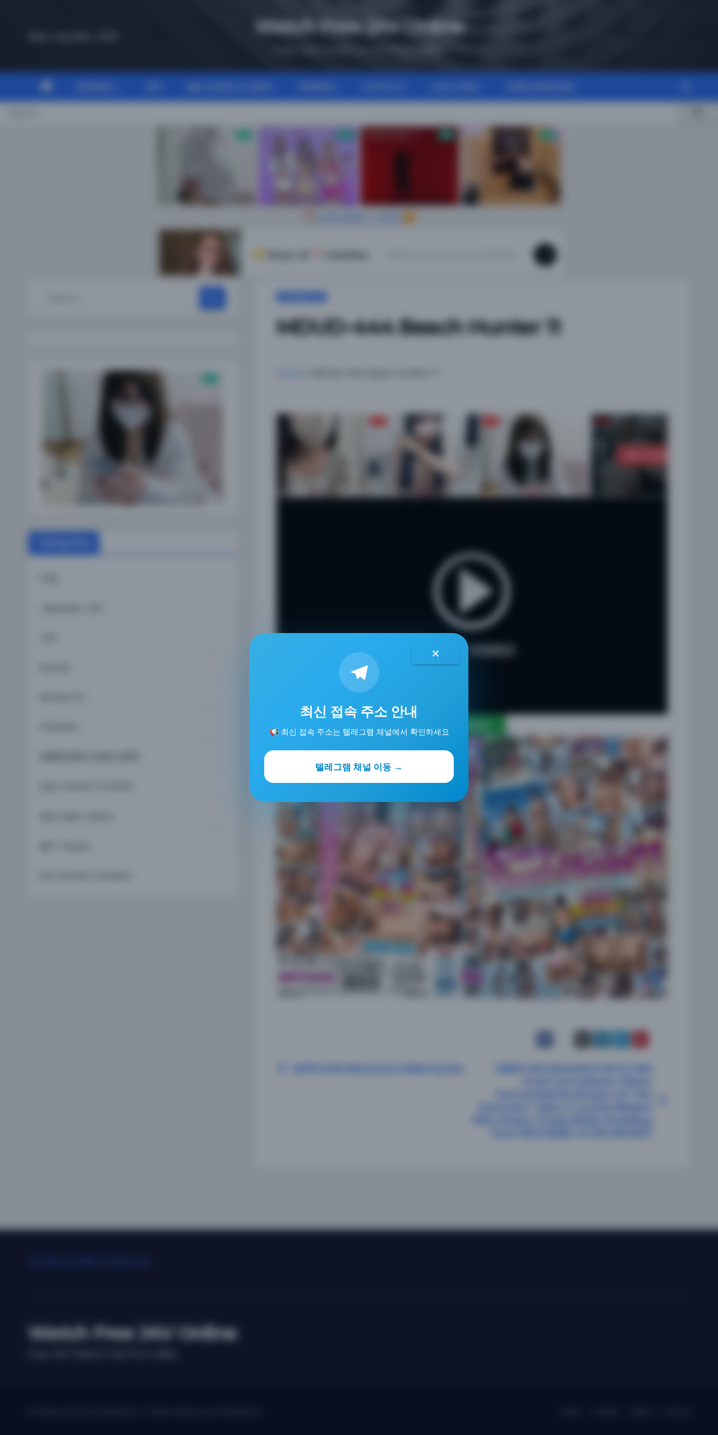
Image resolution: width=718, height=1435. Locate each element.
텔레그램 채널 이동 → (359, 766)
